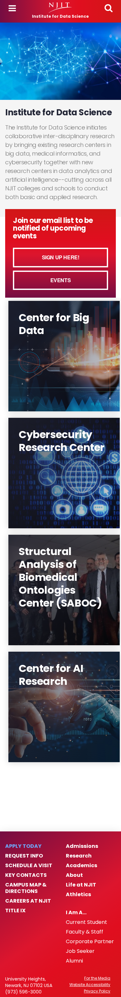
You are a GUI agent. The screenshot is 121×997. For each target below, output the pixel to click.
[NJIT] (60, 8)
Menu (12, 8)
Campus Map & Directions (25, 888)
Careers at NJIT (28, 901)
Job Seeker (80, 951)
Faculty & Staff (84, 932)
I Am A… (76, 912)
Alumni (74, 961)
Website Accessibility (89, 984)
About (74, 875)
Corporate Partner (90, 941)
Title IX (15, 910)
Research (79, 856)
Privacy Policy (97, 991)
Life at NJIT (81, 885)
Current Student (86, 922)
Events (60, 280)
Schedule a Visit (28, 865)
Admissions (82, 846)
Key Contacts (26, 875)
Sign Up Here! (60, 257)
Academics (81, 865)
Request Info (24, 856)
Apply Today (23, 846)
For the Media (97, 978)
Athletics (78, 894)
